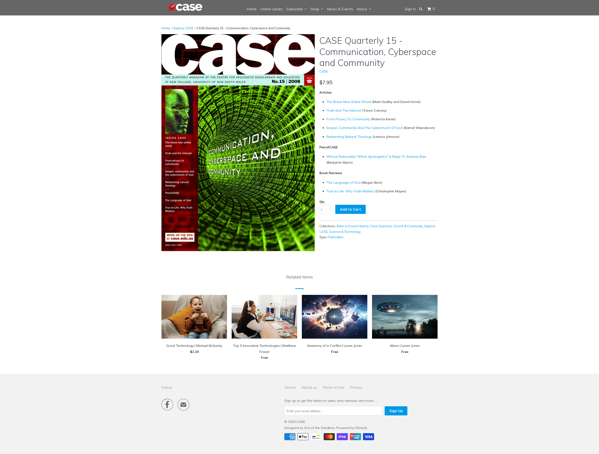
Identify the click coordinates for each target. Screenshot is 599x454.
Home (252, 9)
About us (309, 387)
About (363, 9)
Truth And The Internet (343, 110)
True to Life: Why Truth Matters (350, 191)
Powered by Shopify (351, 428)
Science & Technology (345, 232)
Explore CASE (183, 28)
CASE (323, 71)
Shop (315, 9)
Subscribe (295, 9)
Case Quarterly (381, 226)
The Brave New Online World (348, 102)
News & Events (340, 9)
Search (290, 387)
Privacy (356, 387)
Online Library (271, 9)
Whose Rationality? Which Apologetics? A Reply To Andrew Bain (376, 156)
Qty (322, 202)
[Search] (421, 9)
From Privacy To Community (348, 119)
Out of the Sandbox (319, 428)
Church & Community (408, 226)
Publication (335, 237)
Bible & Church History (353, 226)
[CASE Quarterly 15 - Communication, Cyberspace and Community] (238, 142)
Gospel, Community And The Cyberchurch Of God (364, 128)
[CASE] (185, 7)
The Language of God (343, 182)
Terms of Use (333, 387)
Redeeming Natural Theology (349, 137)
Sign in (410, 9)
